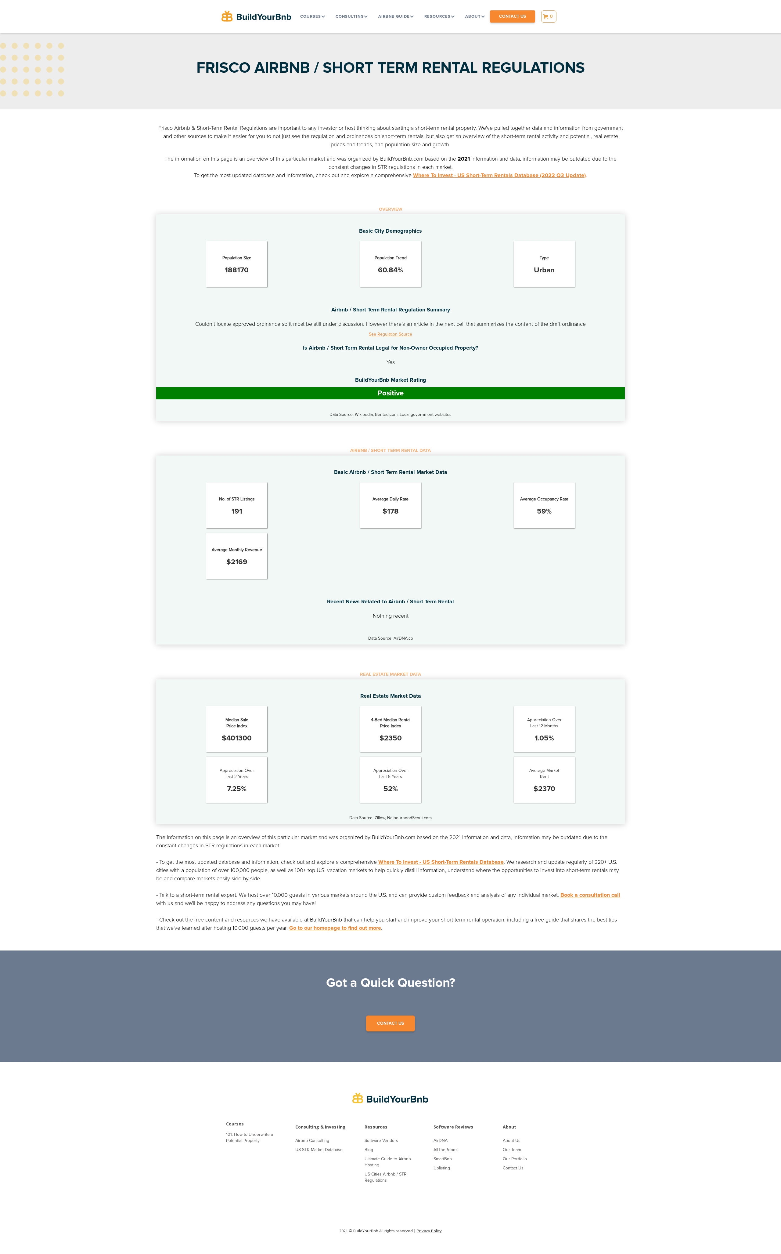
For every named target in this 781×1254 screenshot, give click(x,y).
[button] (312, 16)
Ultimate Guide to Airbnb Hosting (388, 1162)
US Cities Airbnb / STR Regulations (386, 1177)
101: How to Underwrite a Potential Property (249, 1137)
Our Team (512, 1149)
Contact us (512, 16)
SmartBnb (443, 1158)
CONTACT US (390, 1023)
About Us (511, 1140)
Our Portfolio (515, 1158)
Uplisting (442, 1168)
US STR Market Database (319, 1149)
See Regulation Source (390, 334)
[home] (256, 16)
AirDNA (441, 1140)
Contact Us (513, 1168)
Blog (369, 1149)
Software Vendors (381, 1140)
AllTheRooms (446, 1149)
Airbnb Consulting (312, 1140)
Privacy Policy (429, 1231)
